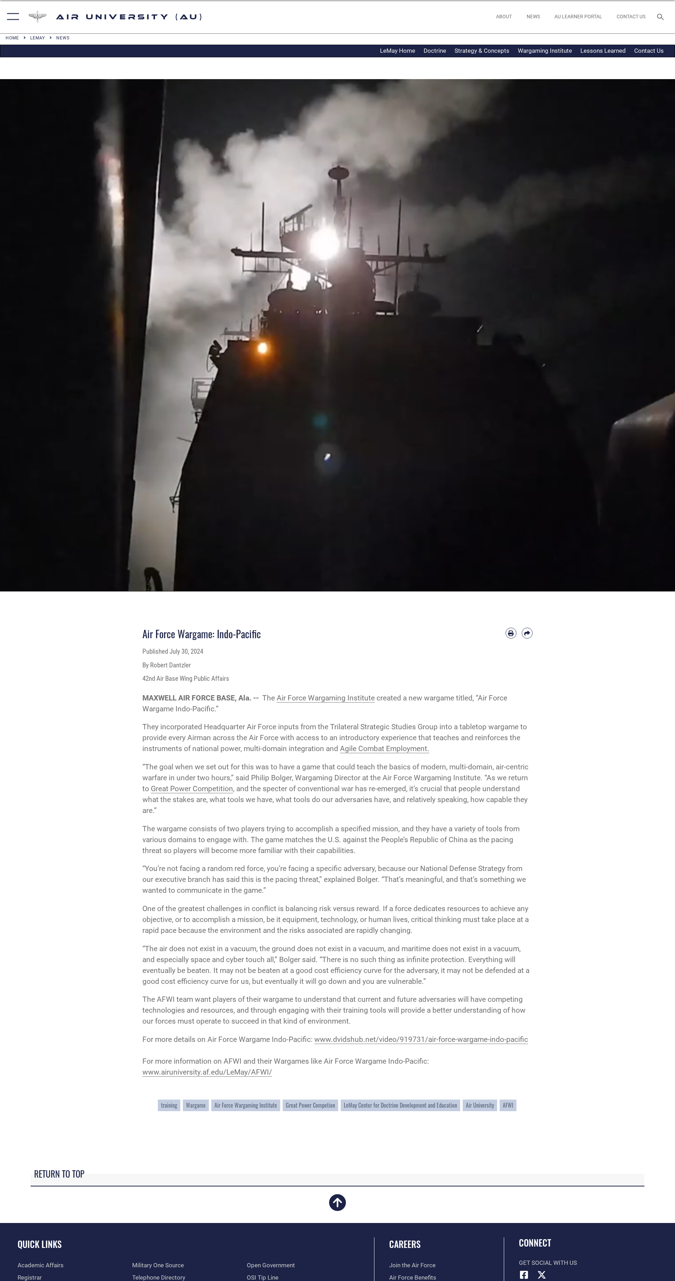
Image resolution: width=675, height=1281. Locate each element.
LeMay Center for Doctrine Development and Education (400, 1105)
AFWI (508, 1105)
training (169, 1105)
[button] (11, 16)
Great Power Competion (310, 1105)
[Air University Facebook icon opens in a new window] (524, 1274)
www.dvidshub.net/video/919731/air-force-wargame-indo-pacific (421, 1039)
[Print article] (511, 633)
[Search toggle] (661, 16)
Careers (404, 1243)
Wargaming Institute (545, 50)
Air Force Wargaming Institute (326, 698)
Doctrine (435, 50)
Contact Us (649, 50)
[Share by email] (527, 633)
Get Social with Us (548, 1263)
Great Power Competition (192, 788)
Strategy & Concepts (482, 50)
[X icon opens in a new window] (541, 1274)
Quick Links (40, 1243)
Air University (480, 1105)
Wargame (196, 1105)
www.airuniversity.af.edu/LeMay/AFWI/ (207, 1072)
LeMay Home (397, 50)
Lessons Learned (603, 50)
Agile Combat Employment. (384, 748)
